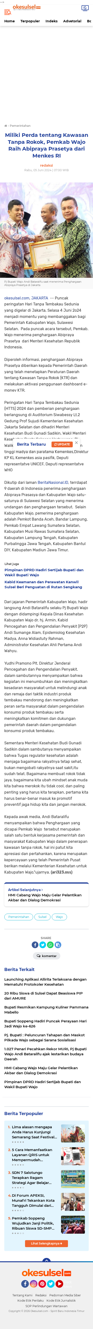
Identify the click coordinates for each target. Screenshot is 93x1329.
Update (63, 444)
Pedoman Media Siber (65, 1295)
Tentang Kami (22, 1295)
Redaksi (40, 1295)
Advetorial (72, 21)
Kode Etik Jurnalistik (61, 1300)
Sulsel (42, 917)
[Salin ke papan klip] (58, 944)
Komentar (49, 956)
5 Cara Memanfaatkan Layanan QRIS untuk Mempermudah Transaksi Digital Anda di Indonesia (34, 1154)
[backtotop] (46, 1262)
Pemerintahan (18, 917)
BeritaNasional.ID (53, 482)
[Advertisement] (46, 76)
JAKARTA (39, 298)
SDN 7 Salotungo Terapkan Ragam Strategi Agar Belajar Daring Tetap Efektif (30, 1177)
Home (9, 21)
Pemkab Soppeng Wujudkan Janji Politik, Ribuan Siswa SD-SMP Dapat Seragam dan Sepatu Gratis (33, 1223)
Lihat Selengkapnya (45, 1243)
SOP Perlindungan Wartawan (46, 1306)
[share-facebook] (35, 944)
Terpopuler (30, 21)
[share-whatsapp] (50, 944)
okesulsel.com (16, 298)
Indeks (51, 21)
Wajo (59, 917)
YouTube (63, 1290)
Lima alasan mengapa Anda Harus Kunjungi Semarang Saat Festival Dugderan (33, 1132)
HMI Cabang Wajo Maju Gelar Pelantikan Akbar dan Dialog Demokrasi (45, 897)
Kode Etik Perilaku (30, 1300)
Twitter (53, 1290)
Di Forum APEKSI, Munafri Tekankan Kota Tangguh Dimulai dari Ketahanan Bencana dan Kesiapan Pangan (34, 1200)
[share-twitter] (42, 944)
